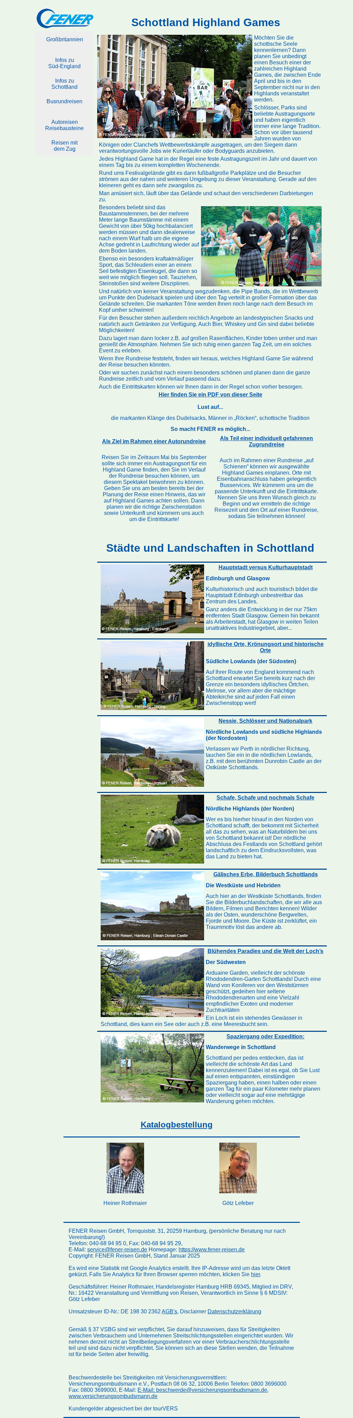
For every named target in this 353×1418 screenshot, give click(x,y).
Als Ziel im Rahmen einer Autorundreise (154, 441)
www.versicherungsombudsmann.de (113, 1396)
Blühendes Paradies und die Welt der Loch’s (265, 951)
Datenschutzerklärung (234, 1311)
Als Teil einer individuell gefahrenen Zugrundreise (266, 441)
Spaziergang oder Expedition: (265, 1036)
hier (255, 1274)
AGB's (169, 1311)
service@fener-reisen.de (117, 1249)
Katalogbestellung (177, 1124)
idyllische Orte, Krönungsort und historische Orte (266, 647)
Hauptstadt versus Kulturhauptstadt (266, 567)
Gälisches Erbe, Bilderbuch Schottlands (265, 874)
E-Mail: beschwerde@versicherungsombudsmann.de (202, 1390)
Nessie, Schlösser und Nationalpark (265, 721)
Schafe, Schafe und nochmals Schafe (265, 798)
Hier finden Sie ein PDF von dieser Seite (210, 395)
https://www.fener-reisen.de (212, 1249)
